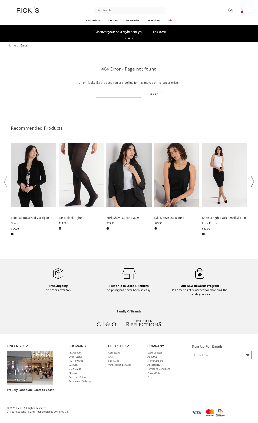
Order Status (75, 356)
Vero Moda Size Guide (119, 364)
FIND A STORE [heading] (18, 346)
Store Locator (154, 352)
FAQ (110, 356)
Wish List (73, 364)
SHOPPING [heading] (77, 346)
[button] (6, 181)
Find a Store (160, 32)
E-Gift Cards (75, 368)
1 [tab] (125, 38)
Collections (153, 20)
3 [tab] (132, 38)
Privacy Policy (154, 373)
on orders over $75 (58, 288)
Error (23, 45)
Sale (169, 20)
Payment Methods (78, 377)
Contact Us (114, 352)
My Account (75, 352)
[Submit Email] (248, 355)
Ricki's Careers (155, 360)
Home (12, 45)
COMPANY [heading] (155, 346)
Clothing (113, 20)
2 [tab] (129, 38)
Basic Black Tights (71, 218)
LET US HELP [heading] (118, 346)
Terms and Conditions (158, 368)
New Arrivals (93, 20)
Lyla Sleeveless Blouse (169, 218)
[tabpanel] (129, 33)
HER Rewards (76, 360)
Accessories (132, 20)
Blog (150, 377)
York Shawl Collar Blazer (122, 218)
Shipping (73, 373)
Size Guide (113, 360)
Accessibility (153, 364)
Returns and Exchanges (81, 381)
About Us (152, 356)
